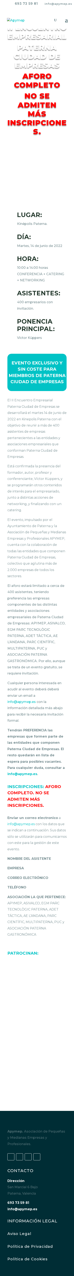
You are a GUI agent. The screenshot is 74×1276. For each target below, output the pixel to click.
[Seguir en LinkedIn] (28, 1156)
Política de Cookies (27, 1259)
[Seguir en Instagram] (36, 1156)
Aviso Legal (19, 1233)
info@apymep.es (21, 702)
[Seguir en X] (19, 1156)
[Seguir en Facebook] (10, 1156)
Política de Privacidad (30, 1246)
